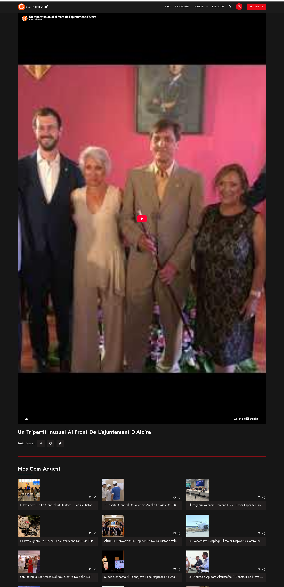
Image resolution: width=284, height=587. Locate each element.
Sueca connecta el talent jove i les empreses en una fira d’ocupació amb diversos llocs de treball (170, 577)
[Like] (90, 497)
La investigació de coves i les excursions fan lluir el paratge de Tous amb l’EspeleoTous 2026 (83, 541)
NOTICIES (199, 6)
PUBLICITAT (218, 6)
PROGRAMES (182, 6)
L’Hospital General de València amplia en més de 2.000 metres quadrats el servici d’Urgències (168, 505)
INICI (168, 6)
